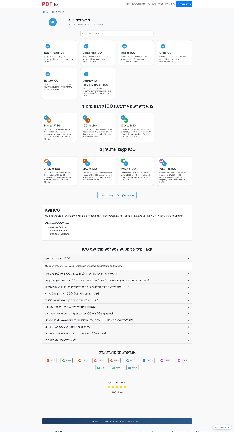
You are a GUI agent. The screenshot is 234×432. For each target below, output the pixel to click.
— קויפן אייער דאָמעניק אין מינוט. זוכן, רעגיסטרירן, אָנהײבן (117, 421)
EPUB (165, 360)
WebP (183, 360)
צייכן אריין (170, 4)
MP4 (115, 360)
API (154, 4)
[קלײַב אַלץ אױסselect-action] (149, 4)
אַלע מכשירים (139, 4)
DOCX (148, 360)
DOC (131, 360)
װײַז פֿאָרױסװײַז (223, 427)
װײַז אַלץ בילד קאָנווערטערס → (117, 195)
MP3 (99, 360)
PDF (128, 4)
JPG (83, 360)
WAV (133, 367)
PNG (67, 360)
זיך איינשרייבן (184, 4)
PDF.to (45, 12)
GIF (101, 367)
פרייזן (160, 4)
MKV (116, 367)
